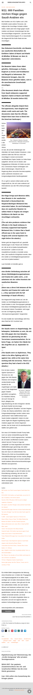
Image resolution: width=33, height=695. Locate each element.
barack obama (18, 638)
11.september (5, 638)
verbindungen (14, 642)
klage (14, 640)
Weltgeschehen (10, 7)
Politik (3, 7)
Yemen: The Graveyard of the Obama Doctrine (12, 528)
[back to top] (29, 691)
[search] (30, 2)
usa (8, 642)
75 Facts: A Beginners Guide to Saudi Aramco (12, 560)
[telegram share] (25, 631)
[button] (19, 130)
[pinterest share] (12, 631)
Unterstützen (8, 611)
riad (19, 640)
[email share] (9, 631)
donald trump (27, 638)
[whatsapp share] (19, 631)
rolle (23, 640)
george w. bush (7, 640)
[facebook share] (3, 631)
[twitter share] (6, 631)
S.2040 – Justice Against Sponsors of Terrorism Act (14, 516)
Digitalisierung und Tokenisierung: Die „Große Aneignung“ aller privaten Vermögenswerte (16, 657)
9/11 (12, 638)
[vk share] (22, 631)
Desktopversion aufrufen (19, 690)
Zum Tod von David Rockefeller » (21, 616)
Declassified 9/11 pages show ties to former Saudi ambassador (16, 509)
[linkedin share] (15, 631)
